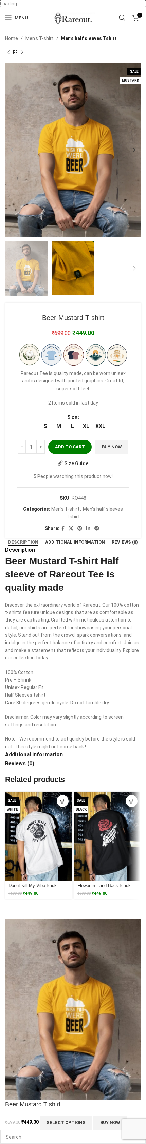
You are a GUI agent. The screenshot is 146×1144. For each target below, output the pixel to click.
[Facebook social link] (63, 528)
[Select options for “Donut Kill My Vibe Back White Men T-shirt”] (63, 801)
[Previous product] (8, 52)
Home (11, 38)
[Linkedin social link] (88, 528)
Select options (66, 1122)
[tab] (23, 542)
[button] (12, 150)
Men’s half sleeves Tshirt (89, 38)
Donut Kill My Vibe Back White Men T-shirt (32, 888)
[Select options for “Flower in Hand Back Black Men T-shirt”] (132, 801)
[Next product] (22, 52)
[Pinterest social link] (79, 528)
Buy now (112, 446)
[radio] (45, 426)
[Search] (122, 17)
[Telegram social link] (96, 528)
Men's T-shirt (39, 38)
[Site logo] (73, 17)
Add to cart (70, 446)
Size (72, 417)
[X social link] (71, 528)
